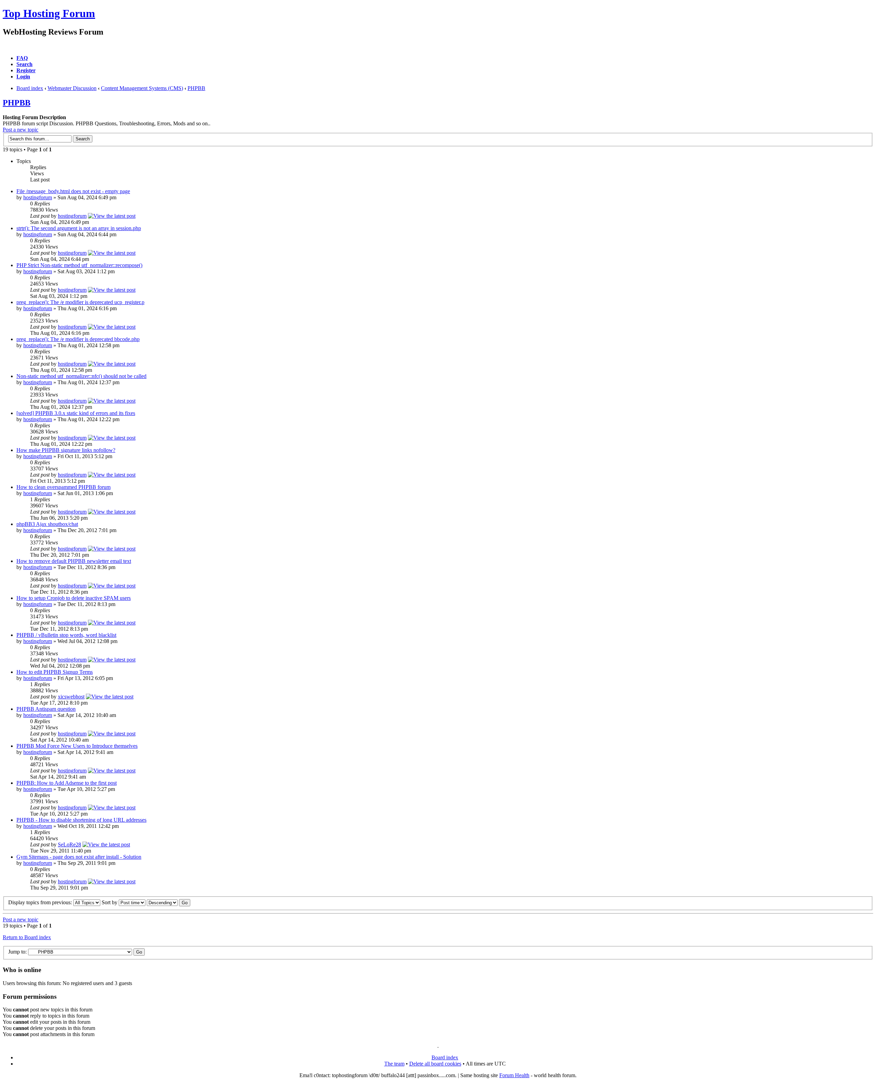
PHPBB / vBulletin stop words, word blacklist (66, 635)
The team (394, 1064)
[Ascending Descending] (168, 902)
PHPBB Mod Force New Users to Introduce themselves (77, 746)
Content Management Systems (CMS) (142, 88)
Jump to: (17, 952)
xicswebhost (71, 696)
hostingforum (37, 197)
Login (23, 76)
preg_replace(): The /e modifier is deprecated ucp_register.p (80, 302)
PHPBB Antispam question (46, 709)
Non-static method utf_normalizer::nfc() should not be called (81, 376)
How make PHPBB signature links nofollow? (65, 450)
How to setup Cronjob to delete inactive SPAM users (73, 598)
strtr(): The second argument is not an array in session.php (78, 228)
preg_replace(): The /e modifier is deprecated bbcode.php (78, 339)
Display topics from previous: (40, 902)
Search (24, 64)
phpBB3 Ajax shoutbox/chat (47, 524)
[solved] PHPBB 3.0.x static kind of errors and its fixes (75, 413)
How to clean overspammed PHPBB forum (63, 487)
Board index (29, 88)
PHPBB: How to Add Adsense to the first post (66, 783)
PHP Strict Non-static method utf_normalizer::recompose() (79, 265)
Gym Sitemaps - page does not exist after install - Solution (78, 857)
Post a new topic (20, 130)
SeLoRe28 (69, 844)
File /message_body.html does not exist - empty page (73, 191)
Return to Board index (27, 937)
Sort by (110, 902)
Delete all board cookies (435, 1064)
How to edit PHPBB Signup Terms (54, 672)
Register (26, 70)
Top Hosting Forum (49, 13)
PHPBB (196, 88)
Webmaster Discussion (72, 88)
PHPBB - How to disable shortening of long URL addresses (81, 820)
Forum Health (514, 1075)
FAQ (22, 58)
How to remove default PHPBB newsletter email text (73, 561)
